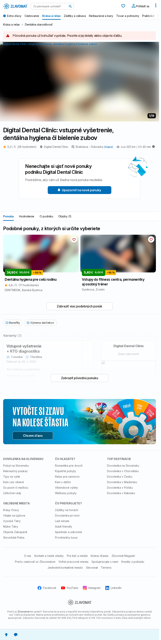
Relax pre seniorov (67, 476)
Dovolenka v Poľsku (120, 487)
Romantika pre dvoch (68, 465)
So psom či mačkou (15, 487)
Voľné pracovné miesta (73, 561)
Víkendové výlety (66, 487)
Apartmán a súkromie (68, 532)
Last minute (62, 521)
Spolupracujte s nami (104, 561)
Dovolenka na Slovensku (123, 465)
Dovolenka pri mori (67, 515)
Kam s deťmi (63, 482)
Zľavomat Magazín (123, 555)
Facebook (49, 587)
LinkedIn (116, 587)
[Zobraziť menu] (155, 6)
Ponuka (8, 216)
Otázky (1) (64, 216)
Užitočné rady (12, 493)
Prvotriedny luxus (66, 537)
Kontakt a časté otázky (49, 555)
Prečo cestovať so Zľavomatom (35, 561)
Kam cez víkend (13, 482)
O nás (27, 555)
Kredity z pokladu (132, 561)
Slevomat (92, 567)
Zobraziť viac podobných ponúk (79, 306)
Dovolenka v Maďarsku (122, 482)
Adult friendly (63, 526)
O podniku (46, 216)
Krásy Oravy (11, 510)
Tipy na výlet (11, 476)
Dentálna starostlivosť (38, 24)
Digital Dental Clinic (56, 146)
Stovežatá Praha (13, 537)
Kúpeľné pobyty (65, 471)
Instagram (94, 587)
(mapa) (108, 146)
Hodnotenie (26, 216)
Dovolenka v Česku (119, 476)
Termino (106, 567)
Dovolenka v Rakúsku (121, 493)
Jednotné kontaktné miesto (65, 567)
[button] (74, 239)
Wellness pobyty (65, 493)
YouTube (72, 587)
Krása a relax (11, 24)
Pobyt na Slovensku (16, 465)
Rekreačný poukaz (15, 471)
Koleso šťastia (99, 555)
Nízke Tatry (10, 526)
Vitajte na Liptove (14, 515)
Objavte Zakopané (15, 532)
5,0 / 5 (22, 146)
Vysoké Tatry (12, 521)
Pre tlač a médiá (77, 555)
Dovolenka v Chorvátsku (123, 471)
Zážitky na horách (66, 510)
